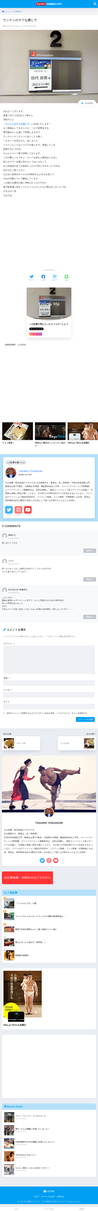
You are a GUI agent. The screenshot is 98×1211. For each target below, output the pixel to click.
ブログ (36, 1197)
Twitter (9, 515)
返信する (89, 551)
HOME (50, 1191)
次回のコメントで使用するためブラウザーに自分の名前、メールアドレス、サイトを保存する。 (48, 713)
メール (8, 690)
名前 (6, 678)
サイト (6, 702)
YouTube (28, 515)
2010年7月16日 (13, 538)
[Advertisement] (49, 232)
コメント (9, 643)
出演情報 (22, 344)
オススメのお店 (48, 1197)
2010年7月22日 (13, 593)
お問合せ (60, 1197)
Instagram (18, 515)
